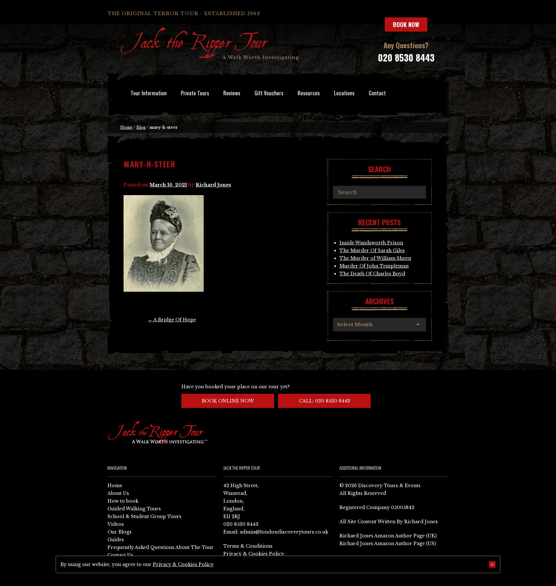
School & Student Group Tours (144, 516)
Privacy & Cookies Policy (253, 554)
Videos (115, 524)
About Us (118, 493)
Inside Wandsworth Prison (371, 243)
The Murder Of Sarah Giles (372, 250)
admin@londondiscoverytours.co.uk (284, 532)
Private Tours (195, 93)
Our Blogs (119, 532)
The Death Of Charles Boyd (372, 274)
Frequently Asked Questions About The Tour (160, 547)
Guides (115, 540)
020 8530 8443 (406, 57)
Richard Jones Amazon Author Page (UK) (388, 536)
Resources (309, 93)
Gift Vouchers (269, 93)
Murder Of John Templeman (374, 266)
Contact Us (120, 555)
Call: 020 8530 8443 (324, 401)
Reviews (231, 93)
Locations (344, 93)
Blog (141, 127)
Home (126, 127)
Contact (377, 93)
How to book (122, 501)
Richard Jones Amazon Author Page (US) (387, 543)
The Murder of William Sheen (375, 258)
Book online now (228, 401)
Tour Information (149, 93)
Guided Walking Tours (134, 509)
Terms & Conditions (248, 546)
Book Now (406, 24)
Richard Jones (213, 185)
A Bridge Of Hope (172, 320)
